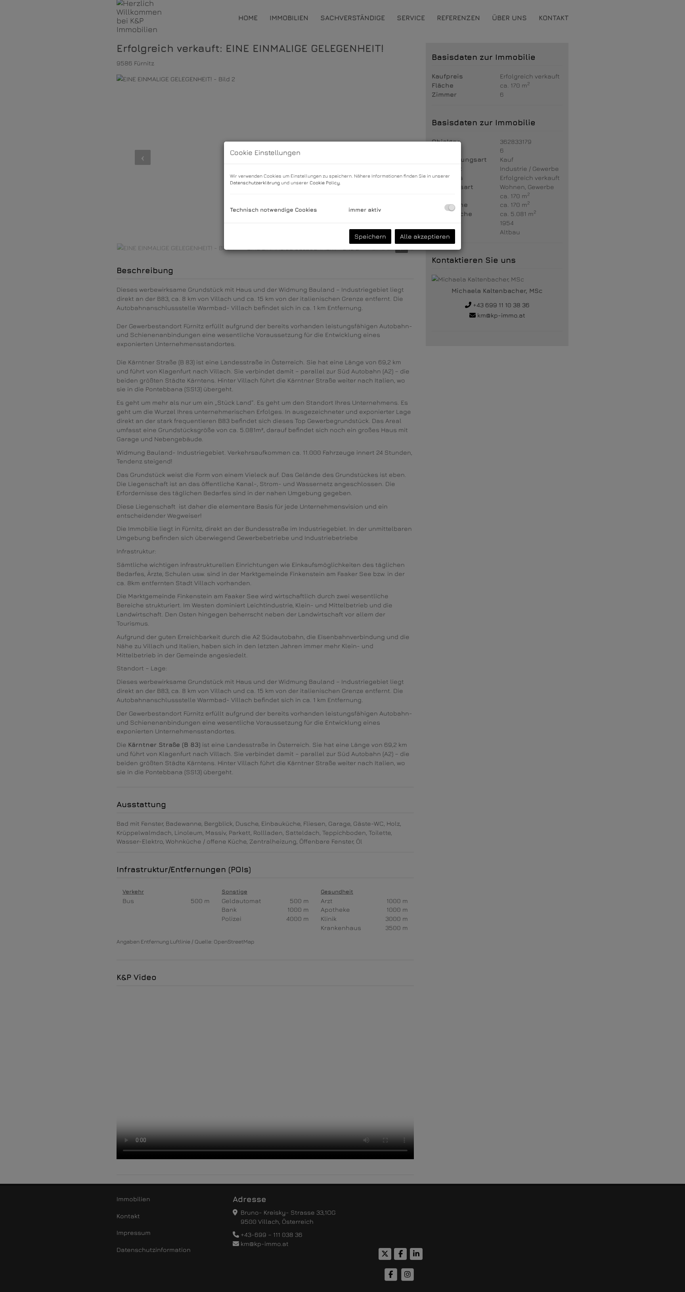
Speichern (370, 236)
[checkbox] (449, 207)
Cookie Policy (325, 183)
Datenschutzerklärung (255, 183)
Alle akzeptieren (425, 236)
